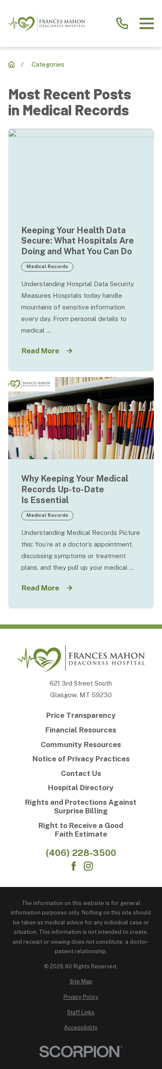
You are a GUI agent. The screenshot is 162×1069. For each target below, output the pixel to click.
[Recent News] (11, 64)
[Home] (46, 23)
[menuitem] (81, 982)
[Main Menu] (147, 23)
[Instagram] (88, 866)
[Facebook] (73, 866)
